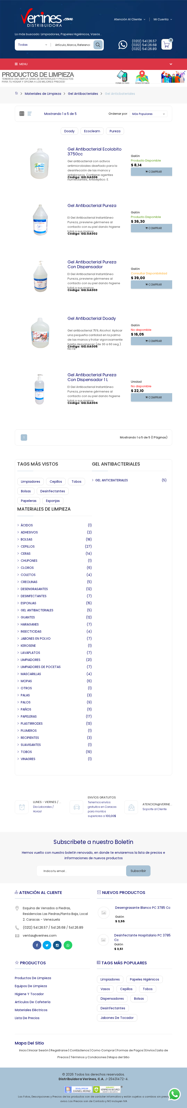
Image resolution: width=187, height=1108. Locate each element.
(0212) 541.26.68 (144, 45)
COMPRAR (155, 172)
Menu (23, 64)
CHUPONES (29, 560)
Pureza (115, 131)
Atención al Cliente (128, 19)
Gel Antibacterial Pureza (92, 205)
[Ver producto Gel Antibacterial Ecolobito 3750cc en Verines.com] (49, 189)
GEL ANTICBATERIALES (111, 480)
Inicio (23, 1050)
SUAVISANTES (31, 744)
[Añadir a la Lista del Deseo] (40, 189)
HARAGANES (30, 624)
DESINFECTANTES (34, 596)
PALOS (26, 702)
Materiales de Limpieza (43, 93)
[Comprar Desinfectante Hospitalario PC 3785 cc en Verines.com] (103, 940)
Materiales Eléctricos (31, 1010)
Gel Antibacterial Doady (92, 318)
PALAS (25, 695)
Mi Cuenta (161, 19)
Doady (69, 131)
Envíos (150, 1050)
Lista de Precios (27, 1018)
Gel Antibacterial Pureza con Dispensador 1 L (92, 377)
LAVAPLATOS (30, 652)
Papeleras (28, 500)
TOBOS (26, 752)
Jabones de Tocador (117, 1017)
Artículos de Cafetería (32, 1002)
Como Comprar (103, 1050)
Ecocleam (92, 131)
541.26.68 (58, 927)
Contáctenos (79, 1050)
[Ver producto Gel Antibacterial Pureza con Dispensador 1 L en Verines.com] (49, 414)
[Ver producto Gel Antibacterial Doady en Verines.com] (49, 358)
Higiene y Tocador (29, 994)
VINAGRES (28, 759)
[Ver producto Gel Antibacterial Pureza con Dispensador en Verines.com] (49, 301)
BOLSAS (26, 539)
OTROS (26, 688)
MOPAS (26, 681)
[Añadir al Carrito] (31, 189)
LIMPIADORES (30, 659)
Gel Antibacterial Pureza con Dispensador (92, 264)
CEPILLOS (28, 546)
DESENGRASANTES (34, 589)
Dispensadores (112, 998)
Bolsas (26, 491)
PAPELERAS (29, 716)
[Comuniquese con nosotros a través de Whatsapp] (122, 47)
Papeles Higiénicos (75, 34)
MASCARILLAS (31, 674)
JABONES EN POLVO (36, 638)
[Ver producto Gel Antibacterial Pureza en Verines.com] (49, 245)
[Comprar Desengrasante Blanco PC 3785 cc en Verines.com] (104, 912)
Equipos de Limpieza (31, 986)
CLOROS (27, 567)
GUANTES (28, 617)
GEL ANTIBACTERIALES (37, 610)
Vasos (95, 34)
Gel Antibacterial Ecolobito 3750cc (95, 151)
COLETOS (28, 575)
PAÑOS (26, 709)
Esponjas (53, 500)
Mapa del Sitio (119, 1057)
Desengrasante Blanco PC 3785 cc (143, 907)
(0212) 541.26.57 (144, 41)
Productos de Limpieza (33, 978)
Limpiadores (50, 34)
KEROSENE (28, 645)
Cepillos (56, 481)
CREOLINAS (29, 582)
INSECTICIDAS (31, 631)
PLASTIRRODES (32, 723)
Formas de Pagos (130, 1050)
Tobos (76, 481)
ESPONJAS (28, 603)
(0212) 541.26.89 (144, 48)
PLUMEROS (29, 730)
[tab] (22, 114)
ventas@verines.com (40, 935)
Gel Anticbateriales (120, 93)
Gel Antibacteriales (83, 93)
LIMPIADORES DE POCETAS (41, 667)
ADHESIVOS (29, 532)
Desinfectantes (52, 491)
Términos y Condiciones (88, 1057)
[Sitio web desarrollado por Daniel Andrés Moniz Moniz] (78, 1089)
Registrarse (59, 1050)
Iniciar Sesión (39, 1050)
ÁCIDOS (27, 525)
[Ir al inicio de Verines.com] (16, 93)
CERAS (26, 553)
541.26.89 (76, 927)
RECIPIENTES (30, 737)
